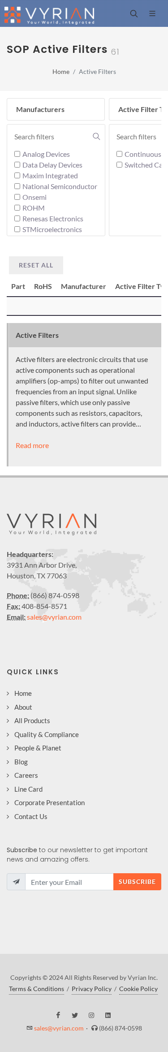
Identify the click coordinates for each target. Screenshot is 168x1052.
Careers (26, 775)
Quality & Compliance (46, 734)
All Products (32, 720)
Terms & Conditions (36, 988)
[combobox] (57, 137)
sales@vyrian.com (54, 616)
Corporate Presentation (49, 802)
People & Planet (37, 748)
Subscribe (137, 881)
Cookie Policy (138, 988)
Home (60, 71)
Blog (21, 762)
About (23, 707)
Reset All (36, 265)
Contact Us (30, 816)
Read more (32, 445)
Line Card (28, 789)
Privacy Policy (92, 988)
